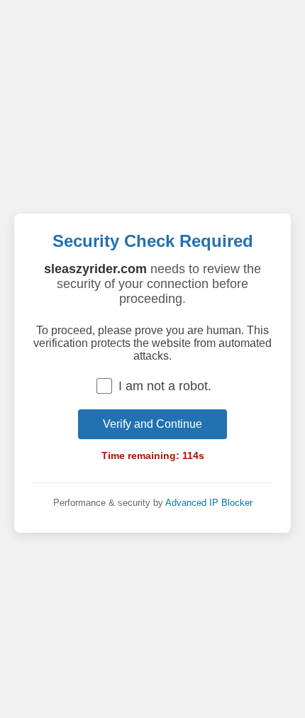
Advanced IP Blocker (209, 502)
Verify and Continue (152, 424)
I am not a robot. (164, 386)
